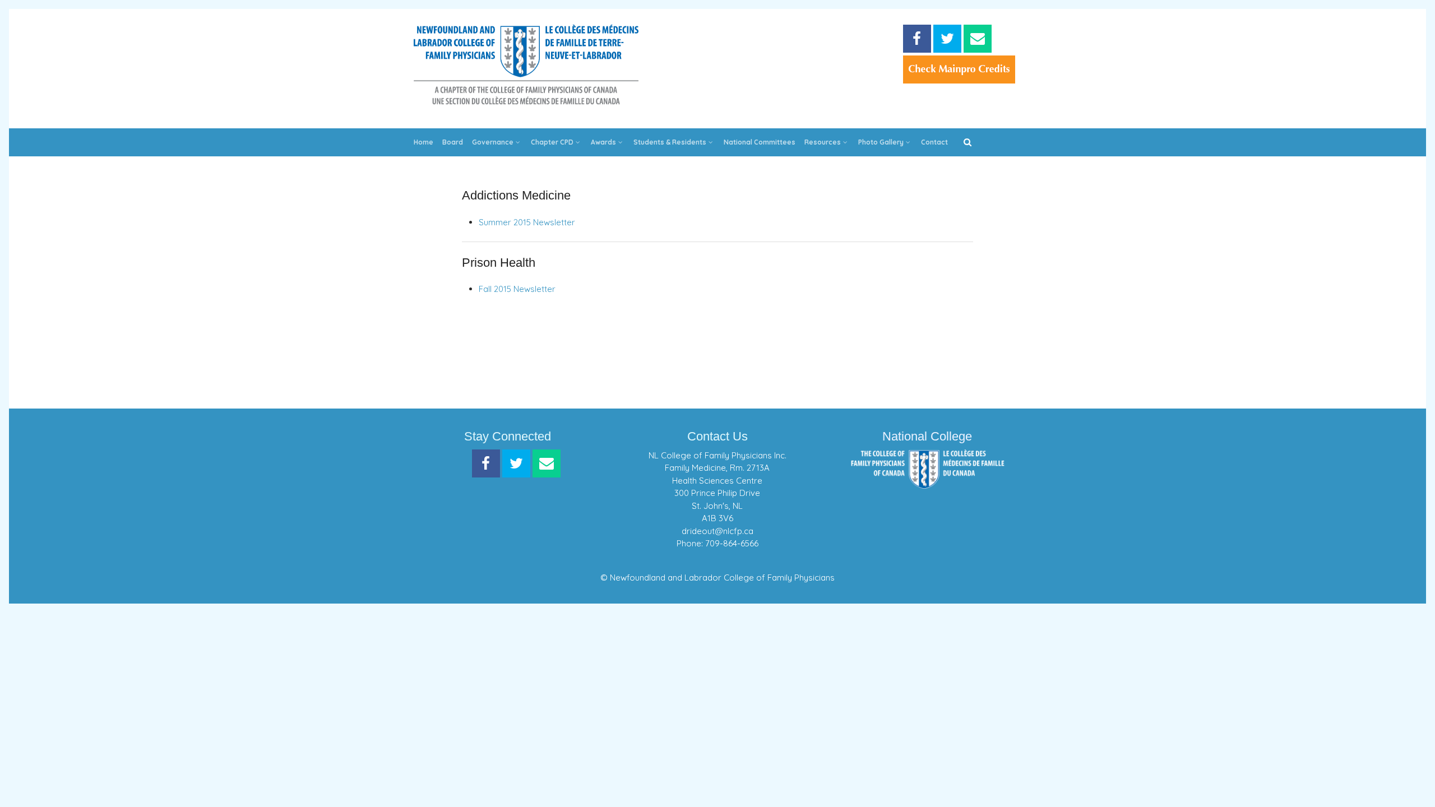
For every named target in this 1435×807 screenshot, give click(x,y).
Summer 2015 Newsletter (527, 222)
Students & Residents (669, 142)
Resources (822, 142)
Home (423, 142)
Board (452, 142)
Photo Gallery (881, 142)
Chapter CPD (552, 142)
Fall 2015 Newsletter (517, 289)
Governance (492, 142)
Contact (934, 142)
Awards (603, 142)
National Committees (759, 142)
